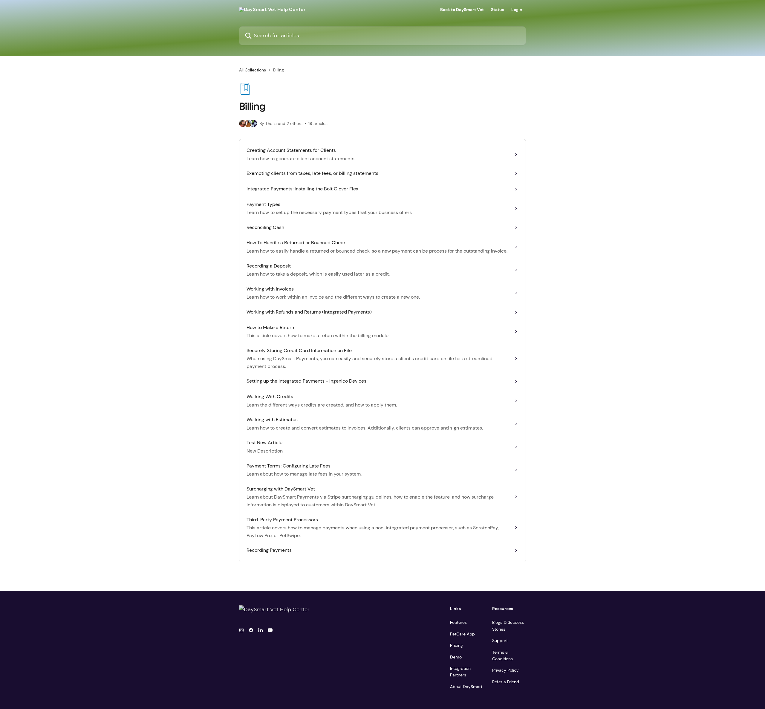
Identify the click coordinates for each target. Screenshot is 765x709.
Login (516, 9)
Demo (456, 657)
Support (500, 640)
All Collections (252, 70)
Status (497, 9)
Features (458, 622)
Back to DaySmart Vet (462, 9)
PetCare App (462, 634)
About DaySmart (466, 686)
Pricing (456, 645)
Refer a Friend (505, 681)
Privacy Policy (505, 670)
